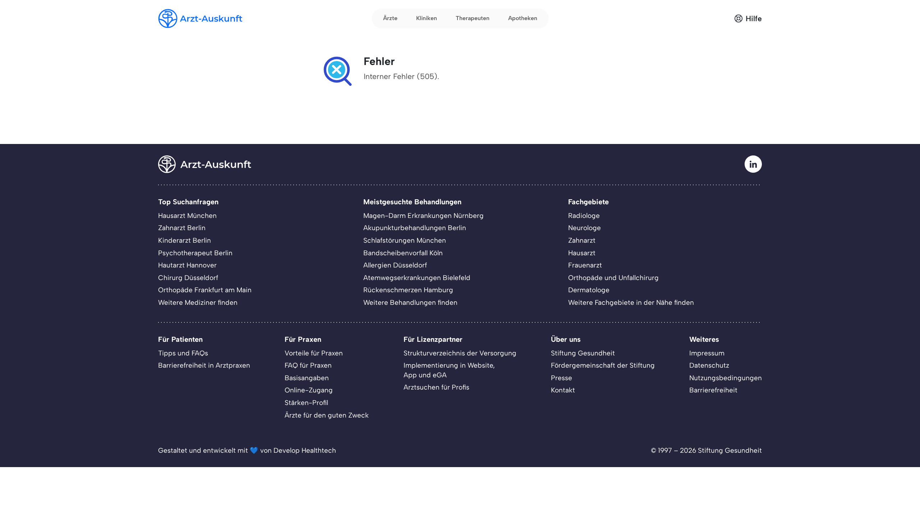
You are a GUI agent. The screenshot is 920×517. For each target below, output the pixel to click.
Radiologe (584, 215)
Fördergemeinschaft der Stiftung (603, 365)
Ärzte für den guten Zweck (327, 415)
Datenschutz (709, 365)
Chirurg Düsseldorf (188, 278)
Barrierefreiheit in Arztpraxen (204, 365)
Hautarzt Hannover (187, 265)
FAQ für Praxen (308, 365)
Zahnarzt (581, 240)
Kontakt (563, 390)
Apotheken (522, 18)
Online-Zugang (309, 390)
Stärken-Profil (306, 403)
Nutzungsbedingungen (725, 378)
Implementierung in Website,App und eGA (449, 370)
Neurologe (584, 228)
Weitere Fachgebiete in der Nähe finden (631, 302)
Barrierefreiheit (713, 390)
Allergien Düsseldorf (395, 265)
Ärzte (390, 18)
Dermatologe (589, 290)
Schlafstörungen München (404, 240)
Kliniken (426, 18)
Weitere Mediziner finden (198, 302)
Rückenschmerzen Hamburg (408, 290)
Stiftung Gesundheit (583, 353)
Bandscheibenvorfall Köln (403, 253)
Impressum (706, 353)
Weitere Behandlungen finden (410, 302)
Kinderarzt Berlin (184, 240)
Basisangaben (307, 378)
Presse (561, 378)
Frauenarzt (585, 265)
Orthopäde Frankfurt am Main (205, 290)
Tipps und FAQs (183, 353)
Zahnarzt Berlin (182, 228)
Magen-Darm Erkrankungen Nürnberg (423, 215)
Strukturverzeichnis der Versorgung (460, 353)
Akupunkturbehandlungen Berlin (414, 228)
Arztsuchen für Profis (436, 387)
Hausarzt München (187, 215)
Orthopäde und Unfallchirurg (613, 278)
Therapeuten (472, 18)
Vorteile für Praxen (314, 353)
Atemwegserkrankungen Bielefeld (416, 278)
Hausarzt (581, 253)
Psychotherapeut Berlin (195, 253)
